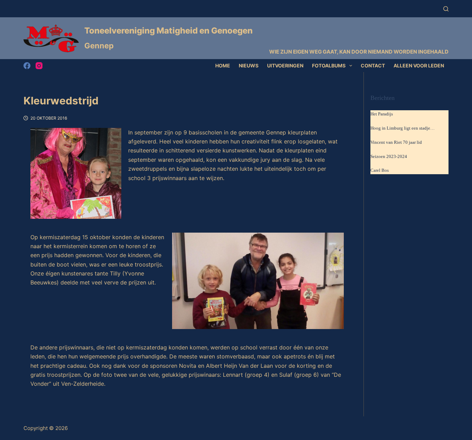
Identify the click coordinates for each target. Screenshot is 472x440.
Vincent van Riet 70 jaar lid (396, 142)
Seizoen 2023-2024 (388, 156)
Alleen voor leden (419, 65)
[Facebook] (26, 65)
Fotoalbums (329, 65)
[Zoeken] (446, 8)
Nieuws (248, 65)
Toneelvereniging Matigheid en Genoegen (168, 31)
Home (222, 65)
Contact (373, 65)
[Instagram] (39, 65)
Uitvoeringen (285, 65)
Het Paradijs (381, 113)
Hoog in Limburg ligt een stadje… (402, 128)
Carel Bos (379, 170)
